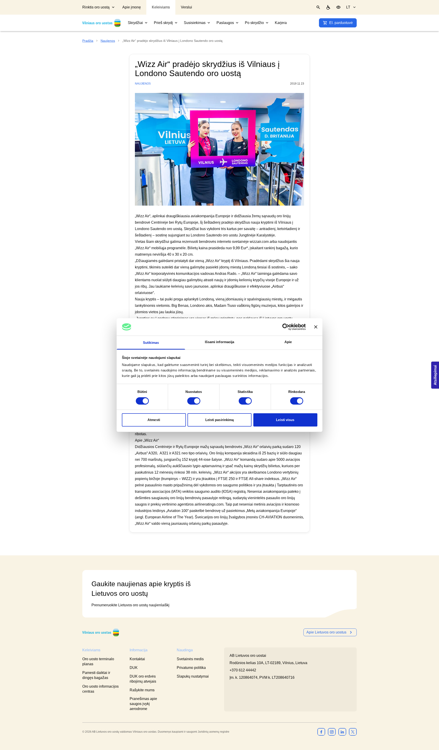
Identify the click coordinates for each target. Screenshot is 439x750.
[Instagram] (332, 731)
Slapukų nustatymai (193, 676)
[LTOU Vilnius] (100, 632)
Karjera (281, 23)
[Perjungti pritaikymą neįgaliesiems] (338, 7)
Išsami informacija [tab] (219, 342)
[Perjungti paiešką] (318, 7)
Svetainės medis (190, 659)
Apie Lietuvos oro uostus (326, 632)
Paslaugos (225, 23)
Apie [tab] (288, 342)
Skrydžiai (135, 23)
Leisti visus (285, 420)
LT (348, 7)
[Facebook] (321, 731)
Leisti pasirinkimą (219, 420)
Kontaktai (137, 659)
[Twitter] (353, 731)
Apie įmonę (131, 7)
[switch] (193, 401)
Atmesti (153, 420)
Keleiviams (161, 7)
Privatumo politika (191, 668)
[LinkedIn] (342, 731)
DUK (134, 668)
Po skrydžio (254, 23)
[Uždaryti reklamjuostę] (315, 327)
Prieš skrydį (163, 23)
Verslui (186, 7)
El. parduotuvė (341, 23)
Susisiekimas (195, 23)
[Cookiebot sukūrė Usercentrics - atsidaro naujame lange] (286, 326)
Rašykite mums (142, 690)
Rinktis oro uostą (96, 7)
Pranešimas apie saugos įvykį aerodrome (143, 704)
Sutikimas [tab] (151, 343)
